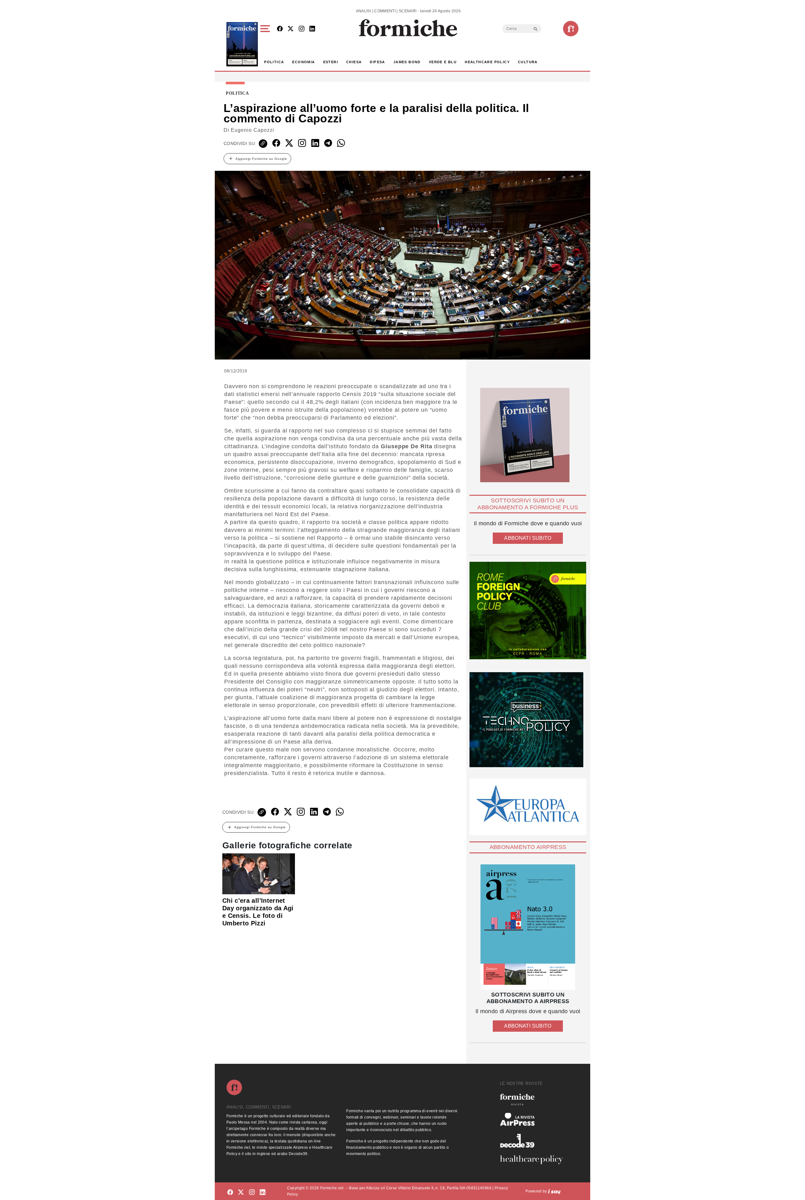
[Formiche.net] (571, 28)
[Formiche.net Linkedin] (312, 29)
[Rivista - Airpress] (534, 1119)
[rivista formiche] (527, 927)
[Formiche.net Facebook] (280, 29)
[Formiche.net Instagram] (301, 29)
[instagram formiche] (252, 1192)
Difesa (377, 62)
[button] (266, 44)
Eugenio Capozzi (252, 130)
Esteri (330, 62)
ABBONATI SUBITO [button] (527, 538)
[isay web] (554, 1191)
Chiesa (354, 62)
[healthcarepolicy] (534, 1159)
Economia (303, 62)
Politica (274, 62)
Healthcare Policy (487, 62)
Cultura (528, 62)
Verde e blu (443, 62)
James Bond (407, 62)
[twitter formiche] (241, 1192)
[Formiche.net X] (290, 29)
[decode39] (534, 1140)
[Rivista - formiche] (534, 1099)
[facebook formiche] (230, 1192)
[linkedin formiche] (262, 1192)
